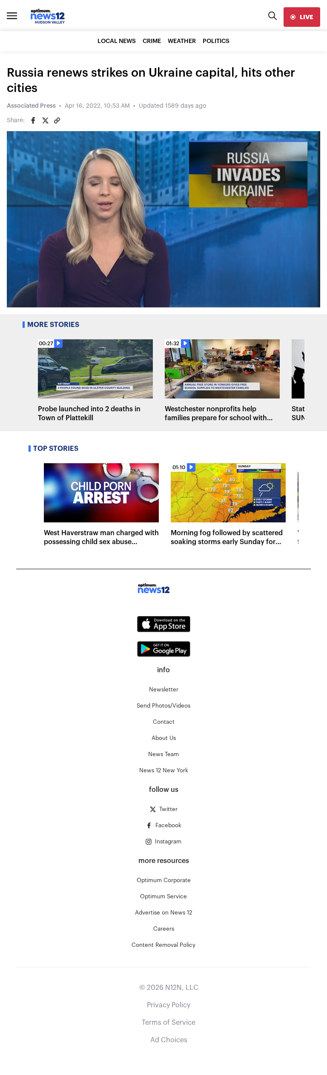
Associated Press (31, 106)
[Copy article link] (57, 120)
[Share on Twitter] (45, 120)
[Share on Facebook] (33, 120)
